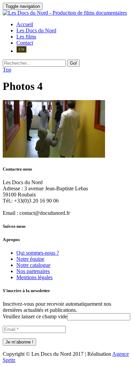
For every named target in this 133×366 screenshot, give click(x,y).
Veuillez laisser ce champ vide (35, 316)
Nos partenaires (33, 271)
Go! (73, 63)
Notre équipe (30, 259)
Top (7, 70)
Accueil (24, 24)
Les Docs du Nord (36, 30)
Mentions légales (34, 277)
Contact (24, 43)
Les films (26, 36)
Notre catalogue (33, 265)
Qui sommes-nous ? (37, 253)
